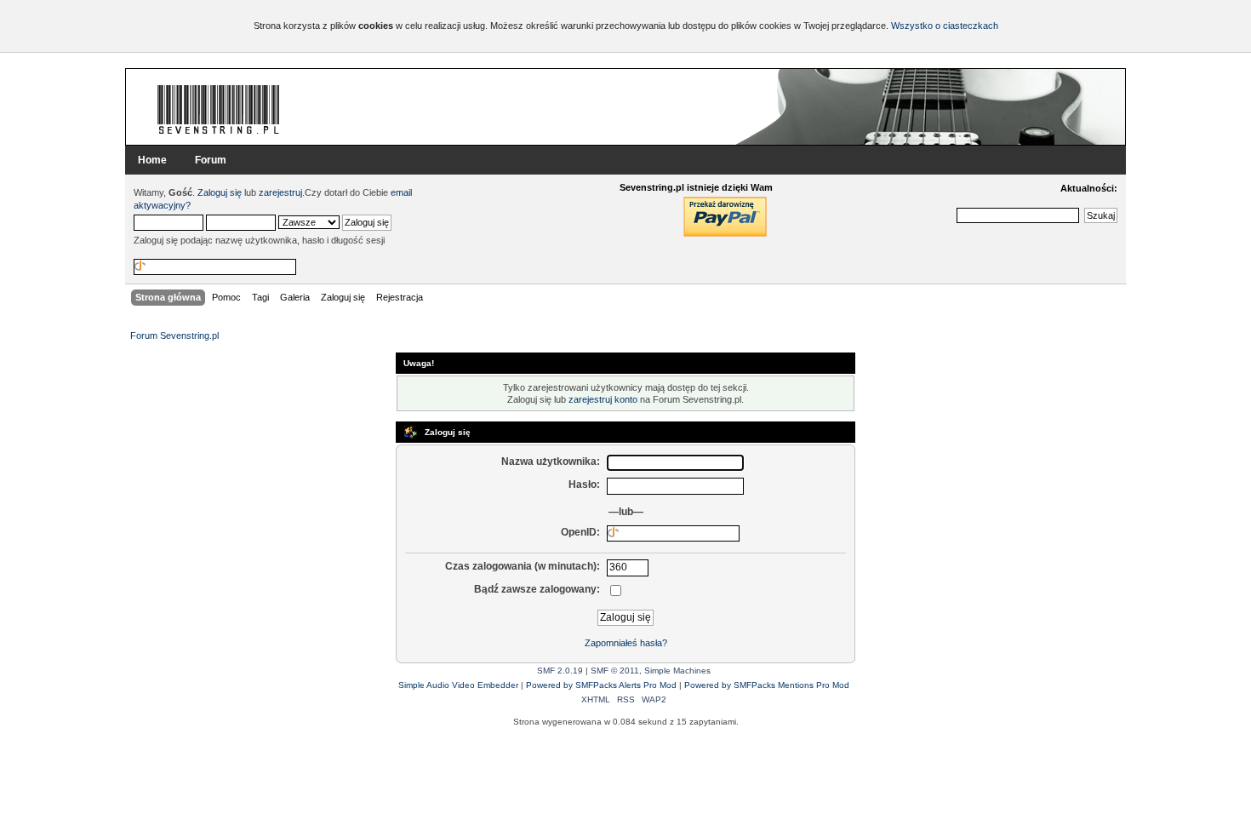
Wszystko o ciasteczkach (944, 25)
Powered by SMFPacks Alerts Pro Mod (601, 685)
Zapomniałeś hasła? (626, 643)
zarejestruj (280, 192)
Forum (210, 160)
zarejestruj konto (602, 399)
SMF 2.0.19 (560, 670)
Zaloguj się (219, 192)
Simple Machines (677, 670)
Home (152, 160)
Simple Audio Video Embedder (458, 685)
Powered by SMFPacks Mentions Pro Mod (766, 685)
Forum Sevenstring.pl (219, 109)
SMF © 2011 (615, 670)
